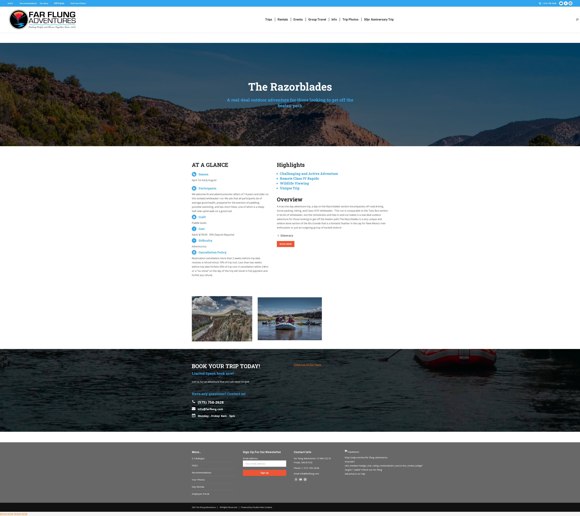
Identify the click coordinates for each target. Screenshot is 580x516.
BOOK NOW (6, 514)
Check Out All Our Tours (307, 364)
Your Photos (198, 479)
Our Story (44, 3)
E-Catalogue (198, 458)
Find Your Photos (78, 3)
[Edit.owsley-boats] (290, 318)
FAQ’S (195, 465)
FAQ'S (10, 3)
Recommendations (28, 3)
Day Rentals (198, 486)
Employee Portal (200, 493)
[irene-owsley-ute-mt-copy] (222, 318)
